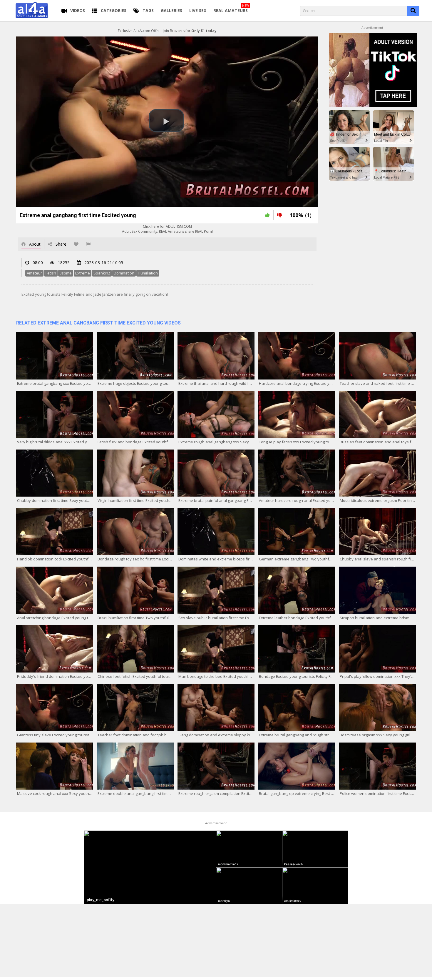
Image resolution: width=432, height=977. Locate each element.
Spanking (101, 273)
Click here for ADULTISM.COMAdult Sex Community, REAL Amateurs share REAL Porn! (167, 229)
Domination (124, 273)
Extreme (82, 273)
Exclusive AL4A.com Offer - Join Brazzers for (167, 30)
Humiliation (148, 273)
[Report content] (88, 244)
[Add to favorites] (76, 244)
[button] (166, 120)
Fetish (51, 273)
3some (66, 273)
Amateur (34, 273)
